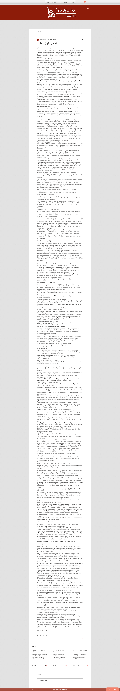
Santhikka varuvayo (61, 31)
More (82, 31)
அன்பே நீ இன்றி (40, 630)
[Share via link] (46, 635)
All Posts (33, 31)
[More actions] (82, 39)
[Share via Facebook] (37, 635)
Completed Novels (50, 31)
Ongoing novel (40, 31)
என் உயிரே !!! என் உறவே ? (73, 31)
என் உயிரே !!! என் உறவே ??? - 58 (80, 651)
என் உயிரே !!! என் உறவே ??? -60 (38, 651)
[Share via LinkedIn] (43, 635)
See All (88, 645)
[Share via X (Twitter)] (40, 635)
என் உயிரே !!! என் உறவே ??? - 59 (59, 651)
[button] (88, 8)
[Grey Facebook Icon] (88, 689)
